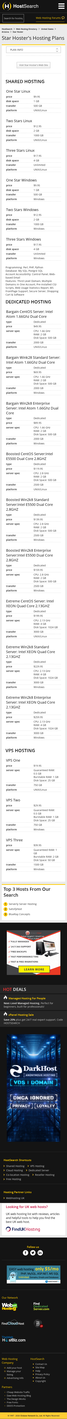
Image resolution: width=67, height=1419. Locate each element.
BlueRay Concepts (19, 914)
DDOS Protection (16, 1405)
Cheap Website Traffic (18, 1392)
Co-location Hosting (17, 1174)
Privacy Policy (42, 1374)
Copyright (40, 1381)
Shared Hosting (15, 1166)
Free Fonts (12, 1402)
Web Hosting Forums (48, 18)
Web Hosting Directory (26, 29)
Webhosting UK (15, 1198)
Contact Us (41, 1364)
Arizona (5, 32)
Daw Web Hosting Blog (19, 1395)
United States (47, 29)
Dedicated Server (39, 1170)
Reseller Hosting (44, 1174)
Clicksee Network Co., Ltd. (31, 1416)
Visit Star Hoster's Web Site (33, 65)
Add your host (14, 1367)
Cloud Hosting (14, 1170)
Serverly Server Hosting (23, 904)
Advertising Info (15, 1378)
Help (37, 1370)
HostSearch (7, 29)
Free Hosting (13, 1179)
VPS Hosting (37, 1166)
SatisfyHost (15, 909)
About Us (40, 1377)
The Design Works (16, 1399)
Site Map (40, 1367)
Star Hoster (18, 32)
